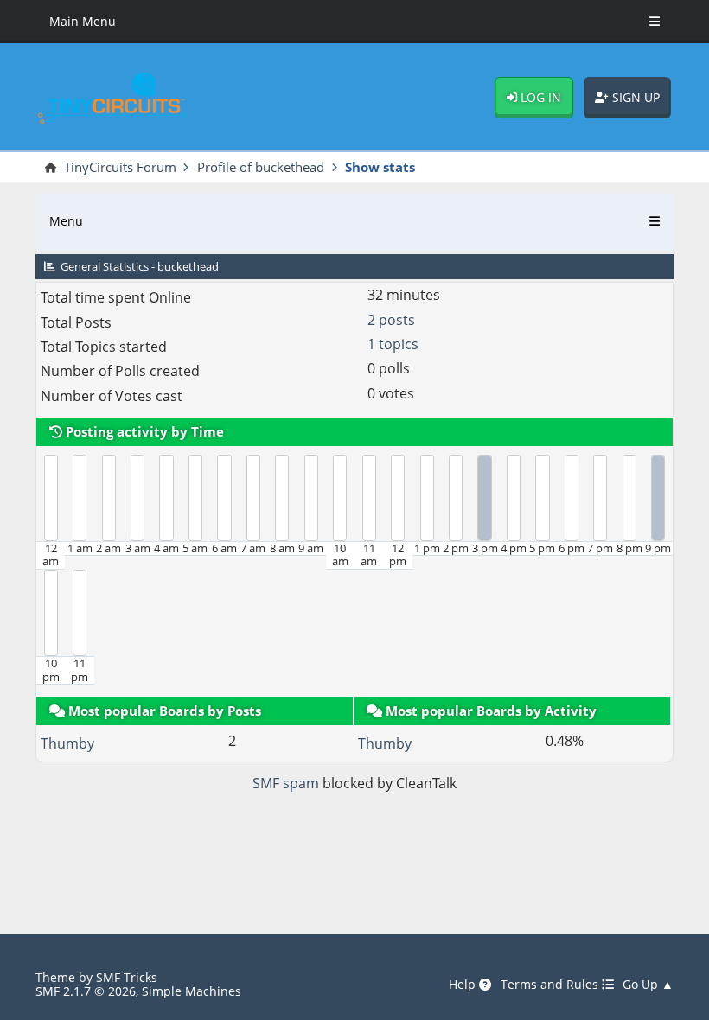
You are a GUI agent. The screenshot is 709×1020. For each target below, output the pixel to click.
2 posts (391, 319)
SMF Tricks (126, 977)
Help (464, 985)
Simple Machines (191, 991)
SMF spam (285, 783)
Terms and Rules (551, 985)
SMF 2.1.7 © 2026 (85, 991)
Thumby (67, 743)
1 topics (392, 344)
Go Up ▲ (648, 985)
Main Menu (82, 21)
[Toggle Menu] (654, 21)
